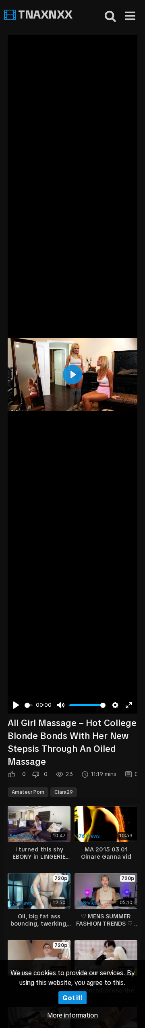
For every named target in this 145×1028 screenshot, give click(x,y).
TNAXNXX (44, 14)
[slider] (29, 705)
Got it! (72, 997)
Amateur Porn (28, 792)
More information (72, 1015)
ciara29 (63, 792)
